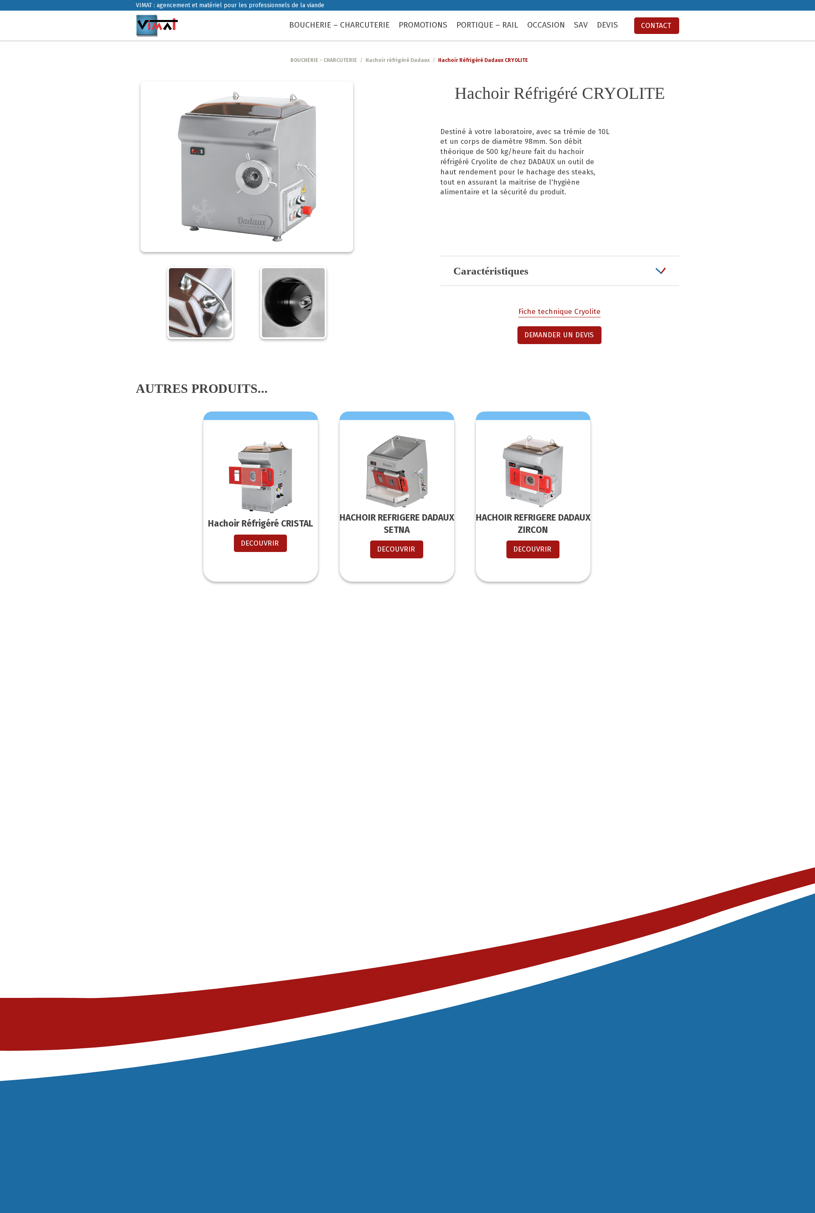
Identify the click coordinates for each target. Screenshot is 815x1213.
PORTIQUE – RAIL (487, 25)
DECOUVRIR (260, 543)
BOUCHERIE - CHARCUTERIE (323, 60)
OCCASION (546, 25)
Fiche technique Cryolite (559, 311)
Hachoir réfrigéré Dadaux (397, 60)
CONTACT (656, 25)
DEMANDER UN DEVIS (558, 335)
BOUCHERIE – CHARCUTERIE (339, 25)
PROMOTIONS (423, 25)
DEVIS (607, 25)
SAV (581, 25)
